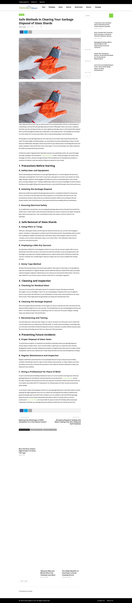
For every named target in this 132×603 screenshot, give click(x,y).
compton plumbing (47, 155)
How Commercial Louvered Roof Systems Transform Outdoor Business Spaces (103, 34)
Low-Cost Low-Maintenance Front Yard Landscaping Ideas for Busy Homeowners (103, 67)
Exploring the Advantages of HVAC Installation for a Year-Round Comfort (33, 421)
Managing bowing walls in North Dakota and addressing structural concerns (103, 44)
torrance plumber (67, 378)
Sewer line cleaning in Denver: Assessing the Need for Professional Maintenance (103, 56)
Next (26, 581)
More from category (50, 429)
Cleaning (98, 7)
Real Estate (79, 7)
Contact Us (34, 2)
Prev (22, 581)
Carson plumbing (32, 400)
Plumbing (52, 7)
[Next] (89, 76)
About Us (42, 2)
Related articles (24, 429)
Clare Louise (22, 27)
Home (61, 7)
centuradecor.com (30, 601)
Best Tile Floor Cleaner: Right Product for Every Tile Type (27, 451)
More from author (36, 429)
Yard (43, 7)
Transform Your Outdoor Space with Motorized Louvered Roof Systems (102, 24)
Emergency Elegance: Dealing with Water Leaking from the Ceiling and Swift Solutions (68, 422)
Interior (68, 7)
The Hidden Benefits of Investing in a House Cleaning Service (70, 573)
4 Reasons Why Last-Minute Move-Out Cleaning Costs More (47, 573)
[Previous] (86, 76)
